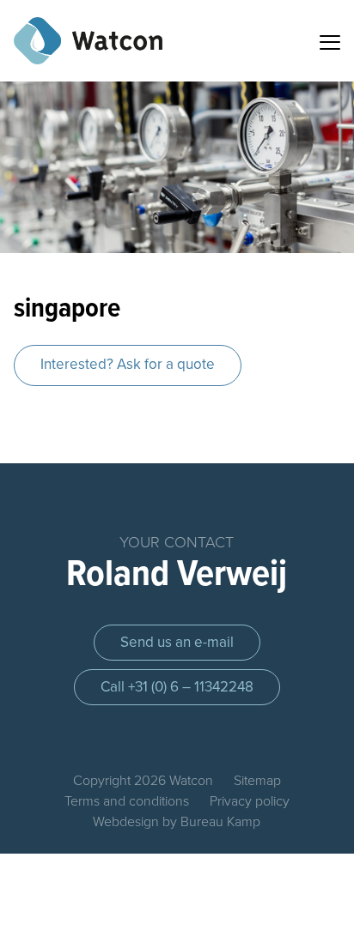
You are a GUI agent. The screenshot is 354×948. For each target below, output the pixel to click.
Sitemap (257, 780)
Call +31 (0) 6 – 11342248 (177, 687)
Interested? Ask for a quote (127, 364)
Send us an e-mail (177, 642)
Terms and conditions (126, 801)
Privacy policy (250, 801)
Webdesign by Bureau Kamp (176, 821)
